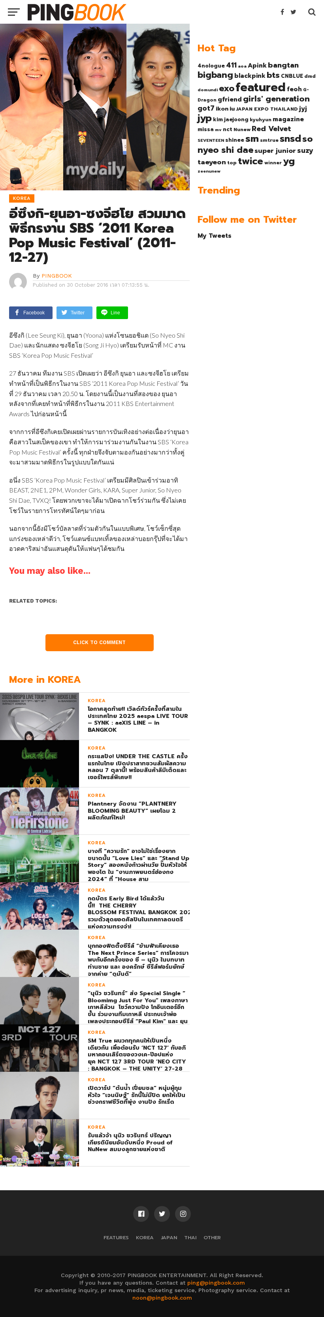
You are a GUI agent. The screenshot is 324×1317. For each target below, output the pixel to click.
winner (273, 162)
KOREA (145, 1237)
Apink (257, 65)
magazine (288, 119)
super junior (275, 151)
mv (218, 129)
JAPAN (169, 1237)
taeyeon (212, 162)
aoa (242, 66)
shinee (234, 140)
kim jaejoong (231, 119)
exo (226, 88)
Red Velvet (271, 128)
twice (250, 161)
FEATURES (116, 1237)
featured (260, 87)
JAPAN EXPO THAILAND (267, 109)
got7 (206, 108)
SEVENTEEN (211, 140)
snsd (290, 139)
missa (206, 129)
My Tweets (215, 235)
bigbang (215, 75)
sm (252, 139)
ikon (222, 108)
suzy (305, 150)
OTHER (212, 1237)
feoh (294, 89)
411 (231, 65)
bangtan (283, 65)
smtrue (269, 140)
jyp (205, 118)
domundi (208, 89)
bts (273, 75)
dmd (310, 76)
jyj (303, 108)
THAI (190, 1237)
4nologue (211, 66)
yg (289, 161)
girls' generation (276, 99)
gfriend (230, 99)
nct (227, 129)
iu (232, 108)
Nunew (242, 129)
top (232, 162)
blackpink (250, 75)
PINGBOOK (56, 275)
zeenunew (209, 171)
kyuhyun (260, 119)
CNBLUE (292, 76)
